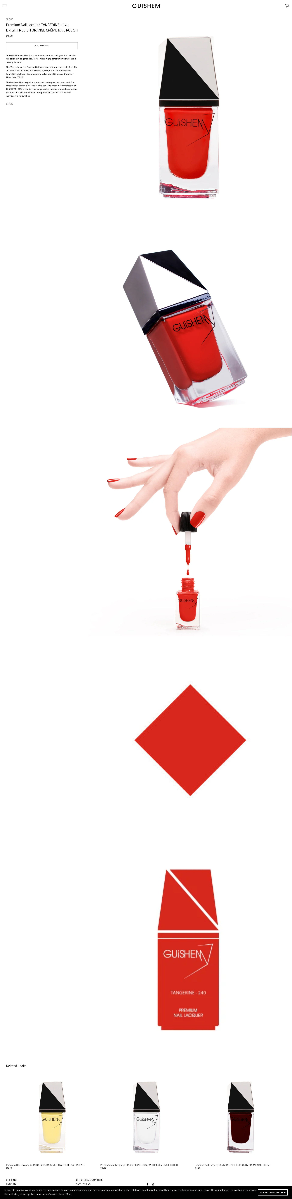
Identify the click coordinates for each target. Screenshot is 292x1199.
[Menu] (5, 6)
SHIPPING (11, 1180)
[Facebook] (147, 1184)
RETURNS (11, 1183)
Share (9, 104)
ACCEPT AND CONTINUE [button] (273, 1192)
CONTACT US (83, 1183)
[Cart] (286, 6)
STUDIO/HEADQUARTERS (89, 1180)
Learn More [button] (65, 1194)
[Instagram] (153, 1184)
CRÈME (9, 19)
